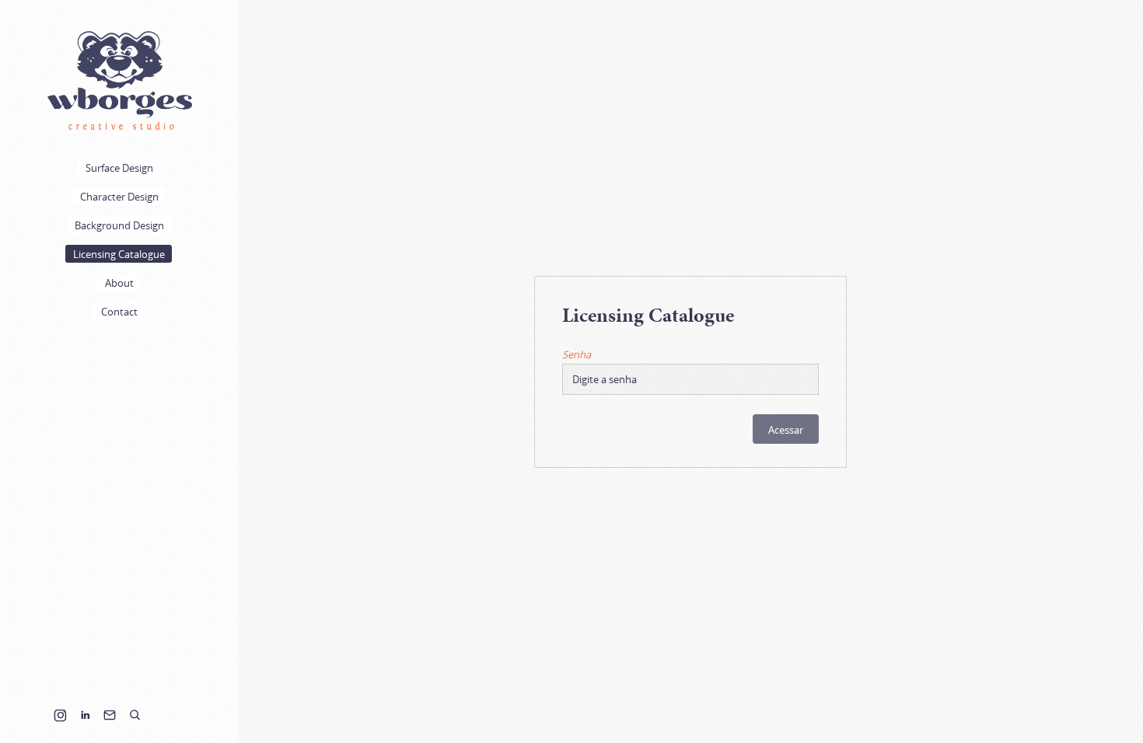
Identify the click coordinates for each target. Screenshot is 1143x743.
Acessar (785, 430)
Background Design (119, 225)
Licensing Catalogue (119, 254)
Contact (119, 312)
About (119, 283)
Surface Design (119, 168)
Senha (576, 354)
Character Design (119, 197)
